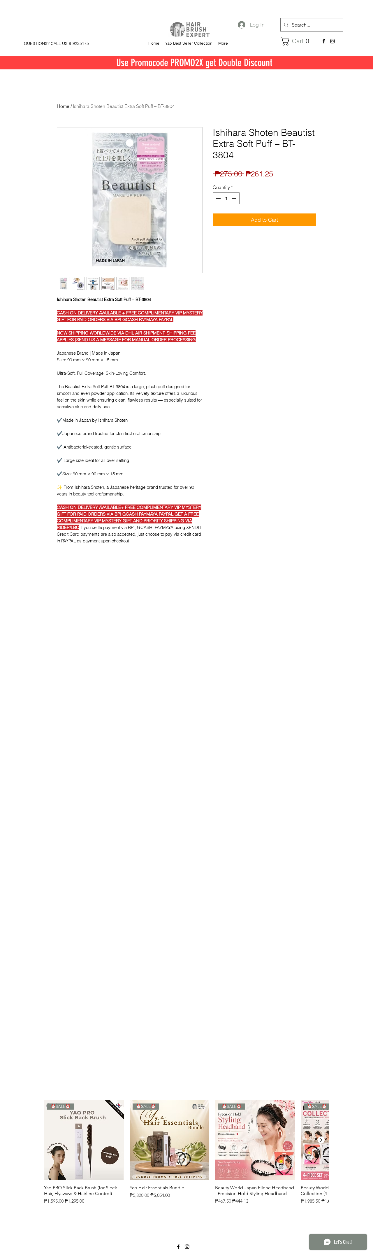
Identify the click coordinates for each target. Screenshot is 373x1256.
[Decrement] (218, 198)
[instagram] (332, 41)
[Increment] (235, 198)
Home (63, 106)
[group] (186, 1155)
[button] (296, 41)
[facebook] (324, 41)
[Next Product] (321, 1139)
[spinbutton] (226, 198)
